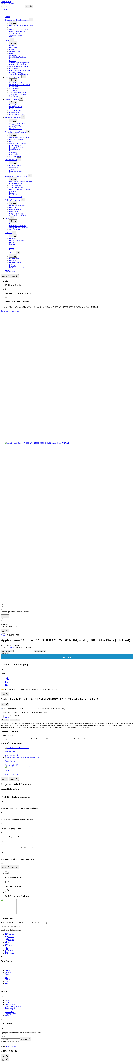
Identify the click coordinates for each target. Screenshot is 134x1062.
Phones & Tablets (11, 160)
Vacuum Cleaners (15, 110)
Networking (13, 153)
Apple (3, 635)
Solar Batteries (14, 88)
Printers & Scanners (15, 145)
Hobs (11, 53)
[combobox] (15, 7)
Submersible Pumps (15, 183)
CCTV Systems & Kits (16, 127)
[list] (67, 458)
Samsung (8, 972)
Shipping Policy (10, 1014)
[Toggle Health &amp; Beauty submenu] (18, 252)
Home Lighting (14, 211)
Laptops (12, 141)
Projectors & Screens (16, 147)
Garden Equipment (15, 197)
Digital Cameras (14, 149)
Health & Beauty (10, 253)
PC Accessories (14, 151)
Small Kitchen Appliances (17, 57)
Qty (2, 649)
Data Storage (13, 154)
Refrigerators (13, 47)
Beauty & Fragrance (16, 262)
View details (5, 718)
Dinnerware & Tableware (17, 226)
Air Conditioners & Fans (17, 215)
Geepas (7, 980)
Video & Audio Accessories (18, 37)
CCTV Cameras (14, 125)
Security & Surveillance (13, 117)
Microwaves (13, 55)
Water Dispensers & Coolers (18, 66)
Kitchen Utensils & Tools (17, 64)
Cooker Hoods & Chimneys (18, 74)
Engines (12, 193)
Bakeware (12, 61)
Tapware (12, 246)
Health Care (13, 266)
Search (3, 7)
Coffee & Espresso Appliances (19, 63)
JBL (6, 978)
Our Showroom (10, 272)
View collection (10, 774)
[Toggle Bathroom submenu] (14, 232)
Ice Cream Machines (16, 72)
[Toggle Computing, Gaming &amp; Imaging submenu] (28, 131)
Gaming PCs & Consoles (17, 143)
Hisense (7, 970)
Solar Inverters (14, 87)
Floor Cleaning (14, 112)
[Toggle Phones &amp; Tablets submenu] (19, 159)
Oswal (7, 981)
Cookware (12, 59)
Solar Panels (13, 90)
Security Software (15, 156)
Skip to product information (10, 311)
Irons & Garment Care (16, 114)
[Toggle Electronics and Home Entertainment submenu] (31, 19)
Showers (12, 244)
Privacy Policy (10, 1010)
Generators (12, 191)
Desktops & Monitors (16, 139)
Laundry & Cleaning (12, 99)
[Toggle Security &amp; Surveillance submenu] (23, 117)
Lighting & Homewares (13, 200)
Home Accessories (15, 209)
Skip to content (6, 2)
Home (7, 15)
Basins (11, 242)
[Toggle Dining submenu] (12, 217)
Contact (7, 17)
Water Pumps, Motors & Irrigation (16, 176)
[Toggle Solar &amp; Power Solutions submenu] (23, 76)
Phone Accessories (15, 171)
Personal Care (13, 260)
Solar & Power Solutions (13, 77)
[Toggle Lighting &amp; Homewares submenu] (23, 199)
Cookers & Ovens (15, 51)
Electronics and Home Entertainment (17, 20)
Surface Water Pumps (16, 185)
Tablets (11, 169)
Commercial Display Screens (18, 29)
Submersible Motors (16, 187)
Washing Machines (15, 107)
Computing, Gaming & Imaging (15, 132)
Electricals (12, 207)
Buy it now (67, 657)
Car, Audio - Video (15, 35)
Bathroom (8, 233)
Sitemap (7, 1015)
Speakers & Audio (15, 33)
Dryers (11, 109)
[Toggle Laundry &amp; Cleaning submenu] (21, 99)
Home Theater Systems (17, 31)
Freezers (12, 49)
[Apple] (21, 703)
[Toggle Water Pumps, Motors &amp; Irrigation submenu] (30, 175)
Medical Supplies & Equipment (19, 268)
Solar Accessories (15, 96)
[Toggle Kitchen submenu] (12, 39)
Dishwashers (13, 68)
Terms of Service (10, 1008)
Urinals (11, 250)
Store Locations (10, 1004)
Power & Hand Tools (16, 213)
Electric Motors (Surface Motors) (20, 189)
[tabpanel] (67, 725)
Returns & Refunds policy (13, 1006)
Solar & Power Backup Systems (19, 85)
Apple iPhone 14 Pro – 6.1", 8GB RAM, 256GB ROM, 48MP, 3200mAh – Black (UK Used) (67, 307)
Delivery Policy (10, 1012)
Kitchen (7, 40)
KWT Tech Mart (11, 1046)
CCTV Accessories (15, 129)
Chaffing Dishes (14, 229)
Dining (7, 218)
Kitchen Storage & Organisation (19, 70)
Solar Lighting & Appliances (18, 94)
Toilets (11, 248)
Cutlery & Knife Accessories (18, 228)
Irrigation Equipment (16, 195)
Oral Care (12, 264)
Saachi (7, 983)
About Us (8, 1000)
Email (3, 1036)
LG (6, 976)
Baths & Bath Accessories (17, 240)
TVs (10, 27)
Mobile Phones (14, 167)
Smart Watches (14, 173)
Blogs (7, 270)
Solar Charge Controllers (17, 92)
